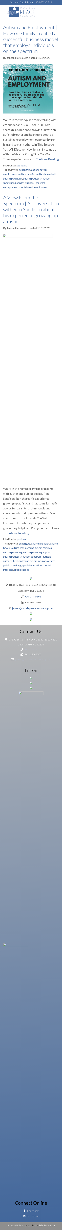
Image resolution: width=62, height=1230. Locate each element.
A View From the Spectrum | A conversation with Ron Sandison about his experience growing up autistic (31, 209)
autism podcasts (32, 178)
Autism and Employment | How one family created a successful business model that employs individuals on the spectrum (30, 39)
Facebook (33, 1210)
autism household (46, 174)
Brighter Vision (46, 1225)
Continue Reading (47, 159)
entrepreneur (10, 187)
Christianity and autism (24, 560)
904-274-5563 (43, 2)
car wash (40, 182)
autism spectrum (32, 556)
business (30, 182)
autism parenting (12, 178)
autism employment (22, 547)
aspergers (24, 169)
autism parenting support (37, 552)
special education (32, 565)
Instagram (33, 1215)
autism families (26, 174)
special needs (21, 569)
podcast (22, 165)
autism (35, 169)
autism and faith (40, 543)
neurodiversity (46, 560)
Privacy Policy (15, 1225)
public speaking (12, 565)
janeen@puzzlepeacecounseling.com (32, 608)
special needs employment (33, 187)
